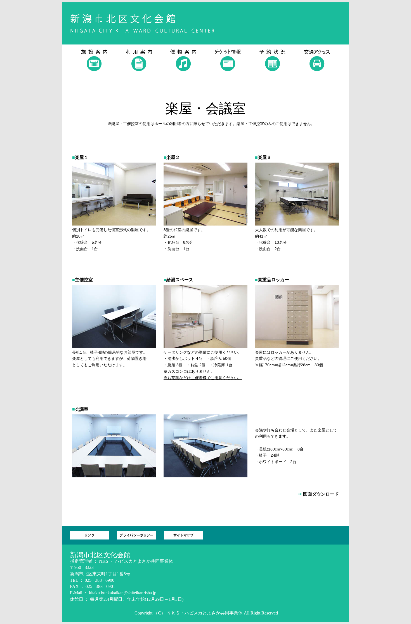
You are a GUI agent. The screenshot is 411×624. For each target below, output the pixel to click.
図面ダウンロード (321, 494)
